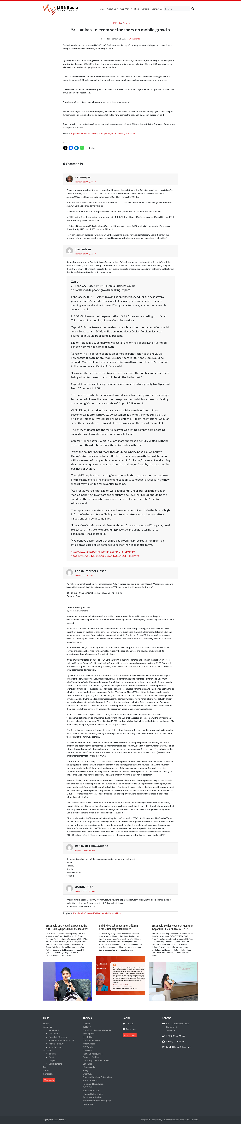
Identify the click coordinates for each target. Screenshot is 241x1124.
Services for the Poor (93, 1097)
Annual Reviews (56, 1043)
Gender (86, 1023)
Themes (52, 1053)
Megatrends (89, 1067)
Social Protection (91, 1090)
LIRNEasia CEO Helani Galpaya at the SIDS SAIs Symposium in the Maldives (67, 927)
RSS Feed (131, 1035)
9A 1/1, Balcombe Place (177, 1027)
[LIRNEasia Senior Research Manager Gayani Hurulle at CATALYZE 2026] (173, 980)
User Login (49, 1080)
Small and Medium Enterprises (97, 1077)
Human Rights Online (93, 1093)
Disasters (87, 1050)
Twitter (130, 1023)
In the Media (55, 1047)
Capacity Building (91, 1057)
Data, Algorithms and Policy (96, 1060)
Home (101, 8)
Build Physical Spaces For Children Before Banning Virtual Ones (118, 927)
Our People (54, 1033)
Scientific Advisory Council (61, 1040)
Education (87, 1063)
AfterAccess (89, 1043)
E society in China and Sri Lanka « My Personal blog (97, 913)
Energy (86, 1070)
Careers (145, 8)
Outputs (53, 1060)
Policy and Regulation (93, 1083)
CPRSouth (88, 1047)
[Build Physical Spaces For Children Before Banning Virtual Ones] (120, 975)
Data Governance (91, 1040)
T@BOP (87, 1027)
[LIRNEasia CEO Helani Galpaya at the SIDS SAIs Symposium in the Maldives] (67, 980)
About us (111, 8)
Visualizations (55, 1063)
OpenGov (87, 1073)
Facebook (131, 1029)
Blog (136, 8)
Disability (87, 1037)
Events (52, 1057)
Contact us (156, 8)
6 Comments (134, 39)
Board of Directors (58, 1037)
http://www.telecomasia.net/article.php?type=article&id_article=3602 (104, 133)
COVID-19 (88, 1087)
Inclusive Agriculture (93, 1053)
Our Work (125, 8)
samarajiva (83, 177)
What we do (54, 1030)
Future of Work (90, 1080)
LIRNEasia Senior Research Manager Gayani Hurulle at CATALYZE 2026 (172, 927)
